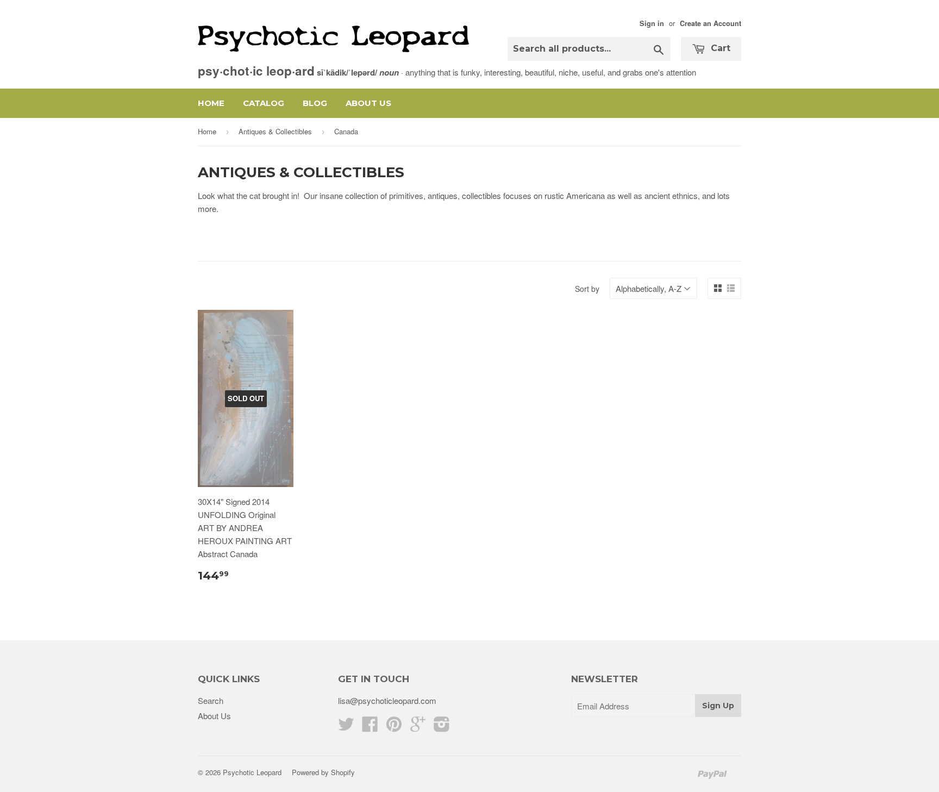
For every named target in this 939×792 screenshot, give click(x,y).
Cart (719, 48)
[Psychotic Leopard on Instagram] (442, 727)
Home (211, 103)
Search (210, 700)
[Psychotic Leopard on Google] (418, 727)
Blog (315, 103)
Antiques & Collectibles (275, 131)
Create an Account (710, 23)
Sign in (652, 23)
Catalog (263, 103)
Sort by (587, 288)
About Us (368, 103)
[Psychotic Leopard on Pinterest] (394, 727)
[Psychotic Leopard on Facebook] (370, 727)
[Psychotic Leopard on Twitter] (346, 727)
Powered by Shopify (323, 772)
